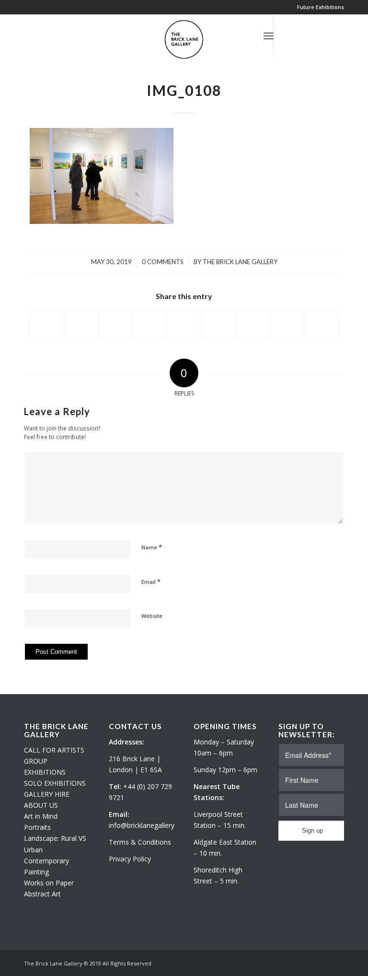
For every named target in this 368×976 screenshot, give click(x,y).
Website (151, 615)
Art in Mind (41, 816)
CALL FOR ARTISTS (54, 750)
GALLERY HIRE (46, 794)
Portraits (37, 827)
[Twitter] (289, 35)
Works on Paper (49, 882)
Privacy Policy (130, 858)
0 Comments (163, 262)
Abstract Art (42, 893)
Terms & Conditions (140, 842)
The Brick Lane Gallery (240, 262)
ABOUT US (41, 805)
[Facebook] (317, 35)
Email (151, 581)
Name (151, 547)
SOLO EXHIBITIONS (55, 783)
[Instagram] (303, 35)
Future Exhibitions (320, 7)
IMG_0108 (184, 90)
